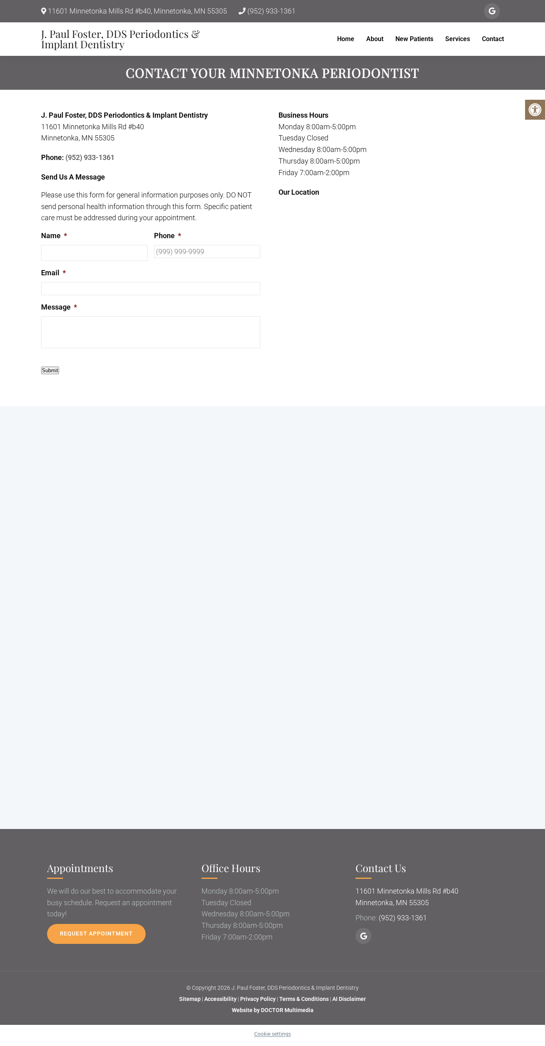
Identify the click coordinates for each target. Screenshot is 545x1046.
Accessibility (220, 999)
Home (345, 39)
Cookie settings (272, 1033)
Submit (50, 370)
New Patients (414, 39)
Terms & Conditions (304, 999)
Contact (493, 39)
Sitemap (190, 999)
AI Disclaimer (349, 999)
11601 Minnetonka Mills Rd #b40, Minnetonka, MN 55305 (136, 11)
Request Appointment (96, 933)
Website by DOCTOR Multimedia (273, 1010)
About (374, 39)
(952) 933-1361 (271, 11)
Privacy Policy (258, 999)
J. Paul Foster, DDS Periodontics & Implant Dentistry (120, 39)
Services (457, 39)
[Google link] (492, 11)
